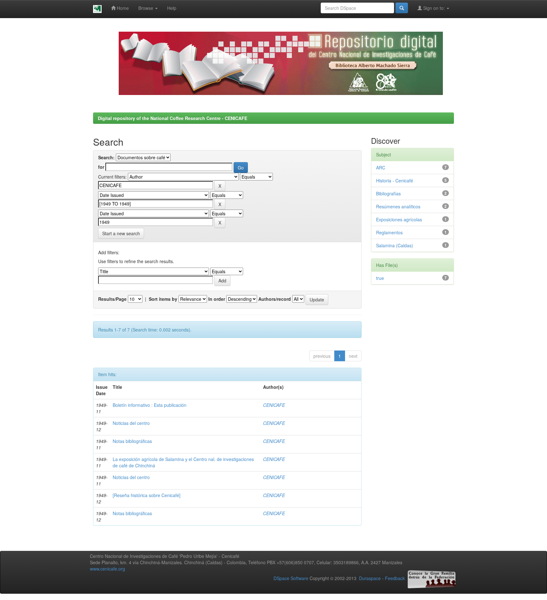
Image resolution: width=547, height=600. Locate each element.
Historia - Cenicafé (394, 180)
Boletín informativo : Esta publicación (149, 405)
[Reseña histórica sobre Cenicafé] (146, 495)
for (101, 167)
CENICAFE (274, 405)
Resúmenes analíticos (398, 206)
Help (171, 8)
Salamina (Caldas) (394, 245)
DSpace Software (291, 578)
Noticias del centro (131, 423)
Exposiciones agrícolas (399, 219)
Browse (146, 8)
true (380, 278)
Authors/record (274, 299)
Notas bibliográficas (132, 441)
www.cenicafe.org (107, 568)
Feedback (395, 578)
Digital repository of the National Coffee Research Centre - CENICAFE (172, 118)
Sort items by (163, 299)
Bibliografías (388, 193)
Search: (106, 157)
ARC (380, 167)
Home (122, 8)
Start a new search (121, 233)
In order (216, 299)
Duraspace (370, 578)
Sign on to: (434, 8)
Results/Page (112, 299)
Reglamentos (389, 232)
